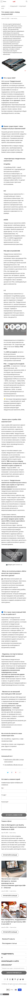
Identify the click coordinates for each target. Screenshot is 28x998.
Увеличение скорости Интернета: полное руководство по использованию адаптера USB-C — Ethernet (13, 883)
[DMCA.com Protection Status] (4, 994)
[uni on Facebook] (7, 979)
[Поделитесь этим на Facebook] (11, 772)
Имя (2, 788)
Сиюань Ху (18, 564)
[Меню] (1, 1)
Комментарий (5, 801)
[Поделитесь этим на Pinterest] (15, 772)
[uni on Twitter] (20, 979)
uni (6, 984)
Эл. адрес (4, 794)
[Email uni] (5, 979)
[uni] (14, 1)
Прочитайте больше (10, 855)
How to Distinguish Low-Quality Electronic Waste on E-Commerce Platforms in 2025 (13, 827)
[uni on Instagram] (10, 979)
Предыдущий (13, 6)
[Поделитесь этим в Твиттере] (7, 772)
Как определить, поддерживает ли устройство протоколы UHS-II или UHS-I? (13, 922)
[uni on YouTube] (23, 979)
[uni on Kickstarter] (12, 979)
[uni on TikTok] (18, 979)
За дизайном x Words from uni (13, 764)
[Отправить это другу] (19, 772)
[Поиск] (26, 1)
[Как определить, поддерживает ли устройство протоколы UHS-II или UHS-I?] (14, 910)
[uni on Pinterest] (15, 979)
